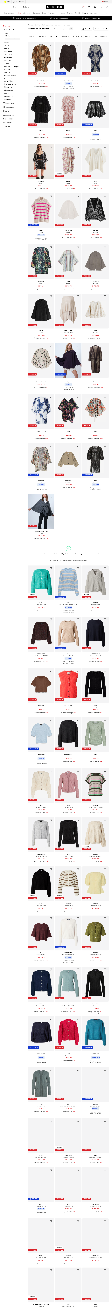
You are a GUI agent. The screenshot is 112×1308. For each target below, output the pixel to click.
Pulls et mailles (47, 25)
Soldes (37, 25)
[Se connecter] (89, 7)
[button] (86, 28)
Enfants (26, 7)
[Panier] (107, 7)
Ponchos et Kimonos (62, 25)
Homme (16, 7)
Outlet (8, 1)
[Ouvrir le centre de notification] (95, 7)
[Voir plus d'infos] (41, 88)
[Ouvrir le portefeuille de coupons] (83, 7)
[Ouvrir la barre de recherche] (106, 13)
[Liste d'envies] (101, 7)
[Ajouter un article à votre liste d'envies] (50, 44)
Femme (7, 7)
